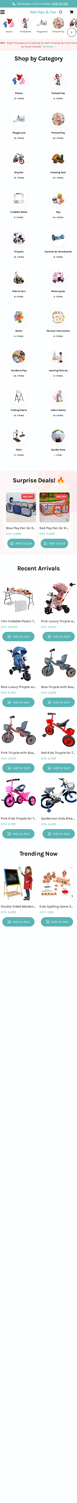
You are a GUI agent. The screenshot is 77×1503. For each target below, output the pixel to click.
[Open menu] (4, 12)
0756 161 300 (60, 4)
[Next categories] (71, 32)
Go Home (49, 46)
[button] (21, 543)
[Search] (61, 12)
